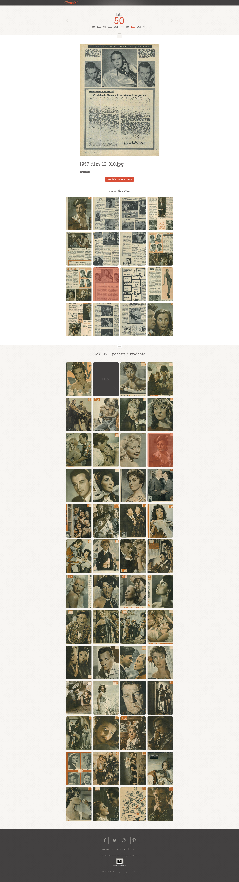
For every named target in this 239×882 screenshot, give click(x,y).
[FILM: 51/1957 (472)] (133, 804)
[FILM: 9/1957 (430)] (78, 450)
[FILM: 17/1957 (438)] (78, 521)
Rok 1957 (101, 354)
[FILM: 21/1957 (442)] (78, 556)
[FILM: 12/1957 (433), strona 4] (160, 213)
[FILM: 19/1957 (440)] (133, 521)
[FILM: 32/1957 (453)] (160, 627)
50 (119, 20)
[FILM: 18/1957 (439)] (106, 521)
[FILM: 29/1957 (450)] (78, 627)
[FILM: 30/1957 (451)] (106, 627)
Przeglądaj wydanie (119, 179)
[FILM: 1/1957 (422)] (78, 379)
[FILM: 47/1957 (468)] (133, 768)
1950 (93, 27)
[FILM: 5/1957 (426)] (78, 414)
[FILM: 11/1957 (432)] (133, 450)
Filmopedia (72, 3)
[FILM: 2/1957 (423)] (106, 379)
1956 (127, 27)
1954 (116, 27)
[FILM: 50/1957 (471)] (106, 804)
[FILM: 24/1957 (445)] (160, 556)
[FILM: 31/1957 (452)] (133, 627)
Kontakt (132, 849)
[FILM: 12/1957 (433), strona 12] (160, 284)
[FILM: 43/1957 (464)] (133, 733)
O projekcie (108, 849)
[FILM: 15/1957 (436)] (133, 485)
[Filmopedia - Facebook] (105, 840)
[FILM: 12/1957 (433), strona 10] (106, 284)
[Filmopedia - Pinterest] (134, 840)
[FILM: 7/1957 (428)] (133, 414)
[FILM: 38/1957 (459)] (106, 698)
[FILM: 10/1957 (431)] (106, 450)
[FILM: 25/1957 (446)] (78, 591)
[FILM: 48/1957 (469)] (160, 768)
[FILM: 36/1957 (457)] (160, 662)
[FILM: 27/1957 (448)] (133, 591)
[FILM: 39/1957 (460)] (133, 698)
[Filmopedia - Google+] (124, 840)
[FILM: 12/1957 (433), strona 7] (133, 249)
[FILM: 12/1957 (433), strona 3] (133, 213)
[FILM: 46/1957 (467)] (106, 768)
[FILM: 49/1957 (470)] (78, 804)
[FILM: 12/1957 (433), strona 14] (106, 319)
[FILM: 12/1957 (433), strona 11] (133, 284)
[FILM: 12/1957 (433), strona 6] (106, 249)
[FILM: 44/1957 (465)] (160, 733)
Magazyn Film (84, 172)
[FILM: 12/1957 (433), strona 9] (78, 284)
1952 (104, 27)
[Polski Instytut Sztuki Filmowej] (119, 862)
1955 (122, 27)
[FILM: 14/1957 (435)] (106, 485)
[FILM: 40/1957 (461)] (160, 698)
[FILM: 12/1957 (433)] (160, 450)
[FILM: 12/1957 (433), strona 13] (78, 319)
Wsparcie (121, 849)
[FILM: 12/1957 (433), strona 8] (160, 249)
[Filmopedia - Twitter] (114, 840)
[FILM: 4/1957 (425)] (160, 379)
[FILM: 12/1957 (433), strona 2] (106, 213)
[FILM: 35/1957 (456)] (133, 662)
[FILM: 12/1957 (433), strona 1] (78, 213)
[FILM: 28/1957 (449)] (160, 591)
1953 (110, 27)
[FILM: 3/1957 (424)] (133, 379)
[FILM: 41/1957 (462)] (78, 733)
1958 (139, 27)
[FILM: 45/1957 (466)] (78, 768)
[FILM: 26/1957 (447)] (106, 591)
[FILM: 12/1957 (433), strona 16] (160, 319)
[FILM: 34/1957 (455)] (106, 662)
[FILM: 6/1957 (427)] (106, 414)
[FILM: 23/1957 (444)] (133, 556)
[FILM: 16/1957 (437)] (160, 485)
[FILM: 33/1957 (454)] (78, 662)
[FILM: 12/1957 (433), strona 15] (133, 319)
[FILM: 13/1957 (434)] (78, 485)
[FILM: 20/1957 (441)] (160, 521)
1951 (99, 27)
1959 (144, 27)
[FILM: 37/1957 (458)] (78, 698)
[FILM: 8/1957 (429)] (160, 414)
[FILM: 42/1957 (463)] (106, 733)
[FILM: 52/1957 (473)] (160, 804)
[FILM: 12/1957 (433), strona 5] (78, 249)
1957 (133, 27)
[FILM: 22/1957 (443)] (106, 556)
